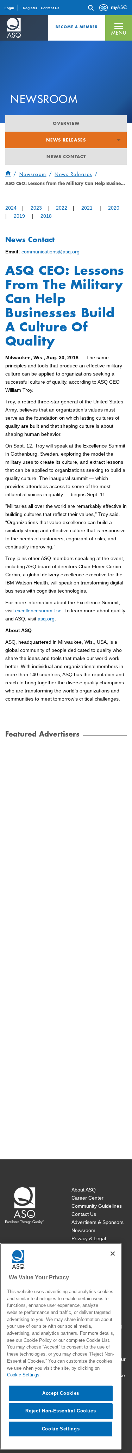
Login (9, 8)
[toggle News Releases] (118, 140)
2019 (19, 216)
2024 (11, 208)
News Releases (66, 140)
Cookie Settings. (24, 1374)
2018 (46, 216)
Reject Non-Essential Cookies (60, 1410)
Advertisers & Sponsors (97, 1222)
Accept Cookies (60, 1393)
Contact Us (50, 8)
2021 (87, 208)
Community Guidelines (96, 1206)
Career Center (87, 1198)
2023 (36, 208)
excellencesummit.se (38, 610)
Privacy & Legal (88, 1238)
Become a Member (77, 26)
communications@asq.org (50, 251)
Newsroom (83, 1230)
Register (30, 8)
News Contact (66, 156)
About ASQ (83, 1190)
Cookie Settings (61, 1428)
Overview (66, 123)
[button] (118, 28)
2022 (61, 208)
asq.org (46, 619)
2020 (113, 208)
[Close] (112, 1253)
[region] (60, 1346)
